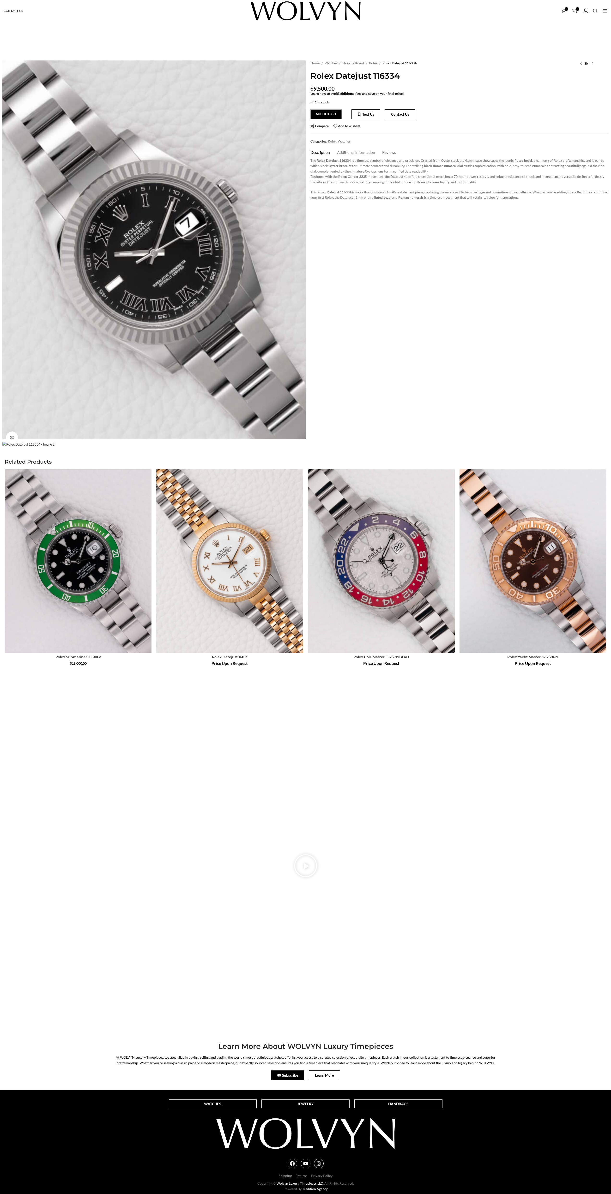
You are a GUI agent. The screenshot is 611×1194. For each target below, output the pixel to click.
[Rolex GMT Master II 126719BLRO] (381, 561)
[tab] (320, 152)
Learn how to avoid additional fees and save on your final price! (357, 93)
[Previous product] (581, 63)
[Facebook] (292, 1163)
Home (315, 63)
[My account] (586, 11)
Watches (331, 63)
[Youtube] (305, 1163)
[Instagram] (319, 1163)
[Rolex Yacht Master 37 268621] (533, 561)
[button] (306, 866)
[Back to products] (587, 63)
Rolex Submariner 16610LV (78, 657)
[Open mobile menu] (605, 11)
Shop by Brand (353, 63)
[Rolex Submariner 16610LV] (78, 561)
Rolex (373, 63)
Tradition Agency (315, 1189)
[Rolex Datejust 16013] (229, 561)
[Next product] (592, 63)
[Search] (595, 11)
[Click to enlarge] (12, 437)
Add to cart (326, 114)
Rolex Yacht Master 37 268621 (532, 657)
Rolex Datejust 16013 (229, 657)
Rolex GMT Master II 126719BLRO (381, 657)
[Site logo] (305, 10)
